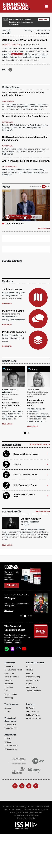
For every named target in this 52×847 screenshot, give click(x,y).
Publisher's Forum (13, 310)
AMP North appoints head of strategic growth (26, 161)
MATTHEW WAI (7, 122)
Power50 (17, 464)
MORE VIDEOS (43, 228)
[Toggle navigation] (46, 6)
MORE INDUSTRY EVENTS (39, 444)
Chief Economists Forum (25, 475)
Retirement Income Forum (25, 454)
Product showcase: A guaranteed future (26, 223)
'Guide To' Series (12, 289)
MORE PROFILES (42, 511)
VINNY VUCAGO (8, 101)
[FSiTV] (45, 186)
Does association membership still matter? (29, 402)
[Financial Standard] (16, 6)
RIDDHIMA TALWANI (9, 166)
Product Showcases (14, 332)
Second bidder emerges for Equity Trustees (25, 116)
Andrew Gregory (31, 518)
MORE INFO (6, 303)
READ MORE (25, 426)
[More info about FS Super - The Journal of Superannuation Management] (39, 603)
